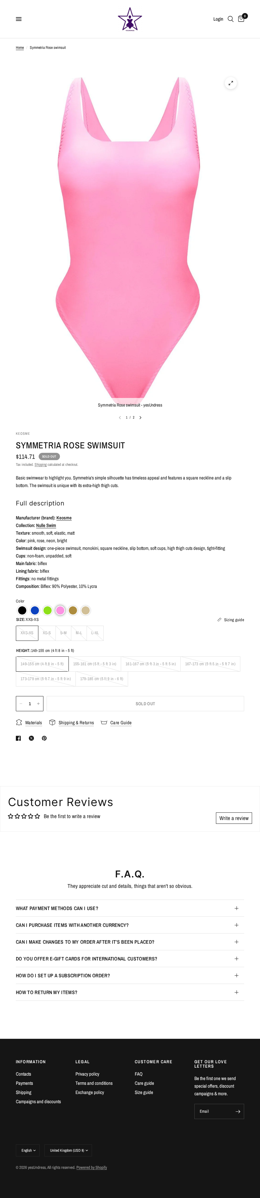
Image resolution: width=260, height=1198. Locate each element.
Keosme (64, 517)
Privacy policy (87, 1074)
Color (20, 601)
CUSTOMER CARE (153, 1061)
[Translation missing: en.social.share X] (32, 738)
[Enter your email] (237, 1111)
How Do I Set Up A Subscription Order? (63, 975)
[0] (240, 19)
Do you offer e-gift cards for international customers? (86, 958)
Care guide (144, 1083)
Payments (24, 1083)
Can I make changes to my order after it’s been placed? (85, 941)
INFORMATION (31, 1061)
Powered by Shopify (91, 1167)
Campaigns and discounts (38, 1101)
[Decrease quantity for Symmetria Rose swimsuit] (21, 703)
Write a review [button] (234, 818)
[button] (22, 610)
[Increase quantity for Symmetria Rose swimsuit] (38, 703)
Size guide (144, 1092)
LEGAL (82, 1061)
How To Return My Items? (46, 992)
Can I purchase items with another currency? (72, 924)
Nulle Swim (46, 525)
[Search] (230, 19)
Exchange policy (89, 1092)
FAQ (139, 1074)
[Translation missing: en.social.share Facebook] (19, 738)
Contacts (23, 1074)
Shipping (41, 464)
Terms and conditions (94, 1083)
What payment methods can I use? (57, 908)
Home (20, 47)
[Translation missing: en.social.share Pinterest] (45, 738)
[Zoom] (231, 83)
